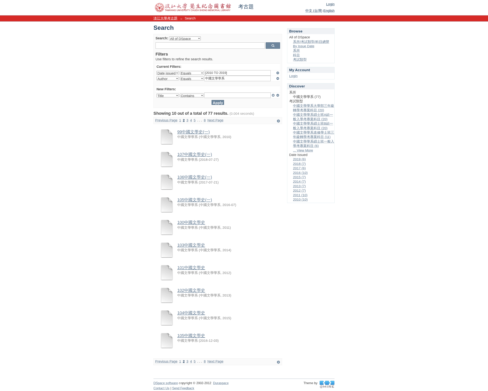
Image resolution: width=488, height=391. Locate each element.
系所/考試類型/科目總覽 (311, 42)
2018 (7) (299, 164)
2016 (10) (300, 173)
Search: (162, 38)
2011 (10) (300, 195)
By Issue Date (303, 46)
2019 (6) (299, 159)
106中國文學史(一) (194, 177)
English (329, 11)
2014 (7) (299, 181)
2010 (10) (300, 199)
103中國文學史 (191, 245)
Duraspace (221, 383)
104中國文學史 (191, 312)
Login (330, 4)
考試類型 (300, 59)
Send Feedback (183, 388)
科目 (296, 55)
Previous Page (166, 120)
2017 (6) (299, 168)
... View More (303, 150)
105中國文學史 (191, 335)
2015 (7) (299, 177)
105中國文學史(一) (194, 199)
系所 (296, 51)
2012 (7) (299, 190)
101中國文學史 (191, 267)
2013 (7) (299, 186)
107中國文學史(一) (194, 154)
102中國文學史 (191, 290)
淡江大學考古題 (165, 18)
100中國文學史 (191, 222)
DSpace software (165, 383)
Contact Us (161, 388)
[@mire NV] (327, 384)
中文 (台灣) (313, 11)
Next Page (215, 120)
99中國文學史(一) (193, 131)
